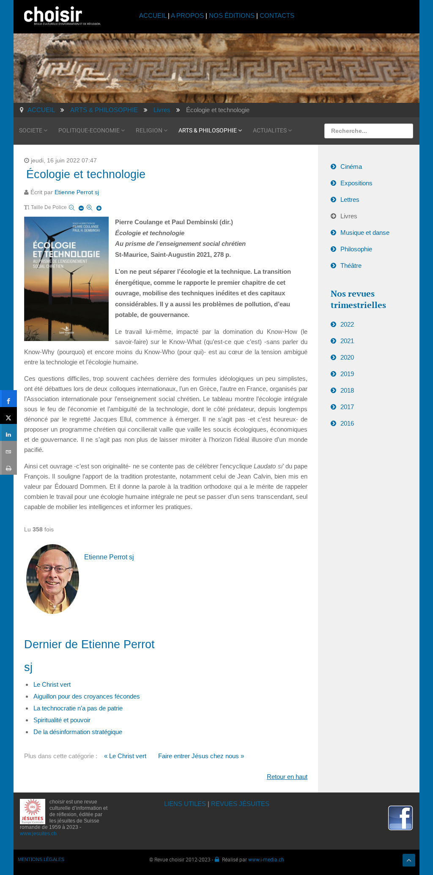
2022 (347, 324)
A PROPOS (187, 15)
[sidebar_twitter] (8, 415)
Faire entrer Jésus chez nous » (201, 755)
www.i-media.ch (266, 859)
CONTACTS (277, 15)
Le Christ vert (52, 684)
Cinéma (351, 166)
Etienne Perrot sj (77, 192)
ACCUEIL (153, 15)
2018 (347, 390)
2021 (347, 340)
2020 (347, 357)
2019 (347, 373)
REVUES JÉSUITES (240, 803)
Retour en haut (287, 776)
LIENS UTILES (185, 803)
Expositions (356, 183)
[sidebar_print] (8, 466)
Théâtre (351, 265)
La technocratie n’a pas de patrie (78, 708)
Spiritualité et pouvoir (61, 720)
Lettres (349, 199)
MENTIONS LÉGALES (41, 859)
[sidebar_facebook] (8, 398)
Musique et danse (364, 232)
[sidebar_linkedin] (8, 432)
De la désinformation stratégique (77, 731)
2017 (347, 406)
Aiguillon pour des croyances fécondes (86, 696)
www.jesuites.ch (38, 833)
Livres (348, 216)
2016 (347, 423)
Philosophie (356, 249)
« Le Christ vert (125, 755)
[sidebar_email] (8, 449)
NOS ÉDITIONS (232, 15)
